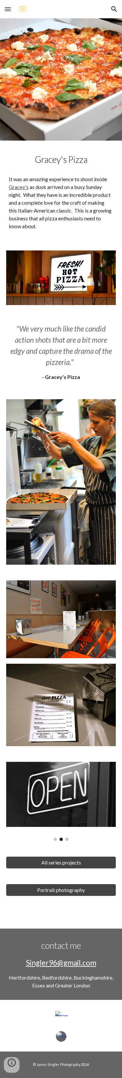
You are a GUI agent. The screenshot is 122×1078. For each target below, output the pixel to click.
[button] (8, 9)
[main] (61, 159)
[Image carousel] (61, 801)
